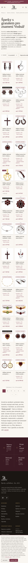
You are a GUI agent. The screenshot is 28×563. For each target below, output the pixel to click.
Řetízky (3, 516)
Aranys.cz (3, 12)
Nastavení (5, 560)
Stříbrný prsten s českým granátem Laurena (20, 183)
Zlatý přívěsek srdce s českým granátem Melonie (7, 344)
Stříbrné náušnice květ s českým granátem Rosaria (7, 100)
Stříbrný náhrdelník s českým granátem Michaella (7, 290)
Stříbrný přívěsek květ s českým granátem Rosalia (20, 211)
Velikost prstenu (5, 534)
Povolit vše (14, 560)
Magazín (18, 511)
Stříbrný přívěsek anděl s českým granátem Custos (20, 262)
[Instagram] (2, 497)
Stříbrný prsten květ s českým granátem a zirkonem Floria (20, 155)
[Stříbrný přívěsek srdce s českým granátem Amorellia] (21, 66)
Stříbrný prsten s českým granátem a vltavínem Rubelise (7, 318)
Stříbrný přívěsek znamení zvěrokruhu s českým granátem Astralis (20, 100)
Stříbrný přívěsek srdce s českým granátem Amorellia (20, 75)
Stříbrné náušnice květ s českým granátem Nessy (20, 344)
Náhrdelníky (4, 513)
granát (6, 430)
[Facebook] (6, 497)
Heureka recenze (20, 513)
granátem (4, 48)
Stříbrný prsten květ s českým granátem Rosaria (7, 211)
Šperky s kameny (11, 12)
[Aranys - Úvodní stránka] (14, 7)
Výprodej (3, 521)
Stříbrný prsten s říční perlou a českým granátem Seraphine (20, 290)
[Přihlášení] (23, 7)
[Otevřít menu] (2, 7)
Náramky (3, 511)
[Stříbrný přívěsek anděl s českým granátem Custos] (21, 254)
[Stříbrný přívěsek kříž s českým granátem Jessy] (7, 254)
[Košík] (26, 7)
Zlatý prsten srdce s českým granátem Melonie (20, 373)
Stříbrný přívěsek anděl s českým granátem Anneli (7, 183)
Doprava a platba (5, 529)
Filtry (4, 55)
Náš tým (18, 506)
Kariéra (17, 516)
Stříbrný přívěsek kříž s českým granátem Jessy (7, 262)
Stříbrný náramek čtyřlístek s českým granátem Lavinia (7, 237)
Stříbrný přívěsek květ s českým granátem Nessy (7, 155)
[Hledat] (4, 7)
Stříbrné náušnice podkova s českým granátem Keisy (20, 129)
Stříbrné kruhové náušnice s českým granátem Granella (7, 75)
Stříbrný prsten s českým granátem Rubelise (20, 318)
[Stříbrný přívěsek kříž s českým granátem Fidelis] (7, 120)
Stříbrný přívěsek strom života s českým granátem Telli (20, 237)
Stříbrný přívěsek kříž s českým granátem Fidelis (7, 129)
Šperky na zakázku (21, 508)
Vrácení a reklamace (6, 531)
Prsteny (3, 508)
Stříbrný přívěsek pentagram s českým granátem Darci (7, 373)
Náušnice (3, 506)
